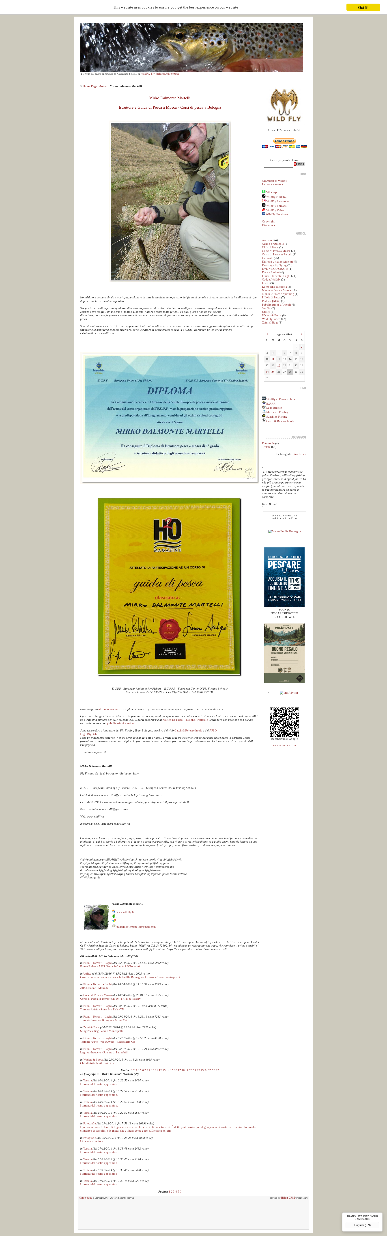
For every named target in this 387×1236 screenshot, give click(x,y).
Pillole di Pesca (271, 297)
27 (217, 1070)
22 (198, 1070)
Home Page (90, 86)
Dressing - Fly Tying (274, 265)
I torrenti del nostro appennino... (99, 1084)
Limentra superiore (91, 1141)
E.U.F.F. (270, 403)
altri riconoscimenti (110, 709)
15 (171, 1070)
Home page (85, 1197)
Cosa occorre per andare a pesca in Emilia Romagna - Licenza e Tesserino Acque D (130, 977)
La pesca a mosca (272, 184)
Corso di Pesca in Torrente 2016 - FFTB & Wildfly (110, 998)
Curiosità (267, 258)
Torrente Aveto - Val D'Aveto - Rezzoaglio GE (107, 1041)
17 (179, 1070)
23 (202, 1070)
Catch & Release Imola (188, 730)
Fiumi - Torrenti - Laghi (97, 962)
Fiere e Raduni (271, 272)
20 (190, 1070)
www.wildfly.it (125, 912)
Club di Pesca (270, 247)
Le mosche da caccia (274, 286)
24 (206, 1070)
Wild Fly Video (271, 319)
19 (187, 1070)
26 (213, 1070)
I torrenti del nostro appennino (98, 1152)
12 (160, 1070)
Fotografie (89, 1123)
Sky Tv (266, 308)
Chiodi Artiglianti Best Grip (97, 1063)
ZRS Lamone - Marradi (94, 988)
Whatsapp (272, 192)
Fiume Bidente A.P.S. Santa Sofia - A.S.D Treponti (110, 966)
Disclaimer (268, 225)
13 (164, 1070)
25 (209, 1070)
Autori (103, 86)
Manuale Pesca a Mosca (276, 290)
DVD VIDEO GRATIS (275, 268)
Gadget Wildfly (271, 279)
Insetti (266, 283)
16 (175, 1070)
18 (183, 1070)
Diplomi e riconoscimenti (277, 261)
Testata (87, 1080)
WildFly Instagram (277, 201)
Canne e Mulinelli (273, 243)
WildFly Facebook (277, 214)
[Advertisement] (193, 1216)
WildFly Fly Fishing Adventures (159, 73)
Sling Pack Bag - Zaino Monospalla (101, 1031)
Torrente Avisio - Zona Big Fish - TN (102, 1009)
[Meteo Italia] (284, 531)
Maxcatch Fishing (277, 412)
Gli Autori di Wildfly (274, 180)
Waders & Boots (93, 1059)
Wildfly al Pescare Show (280, 399)
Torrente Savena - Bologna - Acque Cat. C (105, 1020)
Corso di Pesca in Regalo (277, 254)
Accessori (268, 240)
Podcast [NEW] (271, 301)
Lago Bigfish (274, 407)
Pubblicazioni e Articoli (276, 304)
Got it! (363, 7)
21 (194, 1070)
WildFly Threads (276, 205)
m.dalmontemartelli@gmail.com (136, 926)
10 (152, 1070)
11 (156, 1070)
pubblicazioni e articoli (121, 723)
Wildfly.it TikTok (276, 196)
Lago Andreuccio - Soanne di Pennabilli (104, 1052)
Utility (87, 973)
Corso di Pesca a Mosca (97, 995)
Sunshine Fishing (276, 416)
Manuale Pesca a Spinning (278, 294)
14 (168, 1070)
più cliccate (300, 454)
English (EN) (362, 1225)
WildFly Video (275, 210)
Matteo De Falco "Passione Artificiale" (185, 719)
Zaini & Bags (91, 1027)
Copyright (268, 221)
